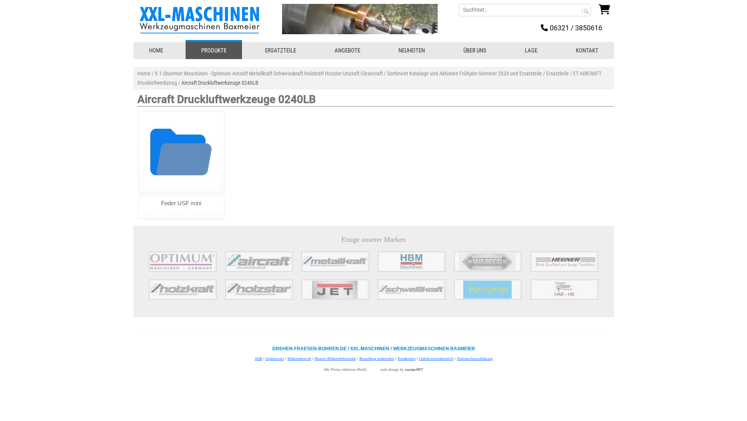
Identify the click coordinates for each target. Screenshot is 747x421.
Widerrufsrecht (299, 359)
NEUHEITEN (411, 50)
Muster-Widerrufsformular (335, 359)
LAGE (531, 50)
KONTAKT (587, 50)
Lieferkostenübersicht (436, 359)
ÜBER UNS (474, 50)
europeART (414, 370)
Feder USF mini (181, 203)
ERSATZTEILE (280, 50)
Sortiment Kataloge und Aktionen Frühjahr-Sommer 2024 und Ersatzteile (464, 73)
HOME (156, 50)
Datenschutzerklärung (475, 359)
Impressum (275, 359)
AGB (258, 359)
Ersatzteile (557, 73)
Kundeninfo (407, 359)
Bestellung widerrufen (376, 359)
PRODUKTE (213, 50)
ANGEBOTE (347, 50)
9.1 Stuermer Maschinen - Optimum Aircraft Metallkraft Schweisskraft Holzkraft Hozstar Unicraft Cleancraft (269, 73)
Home (144, 73)
